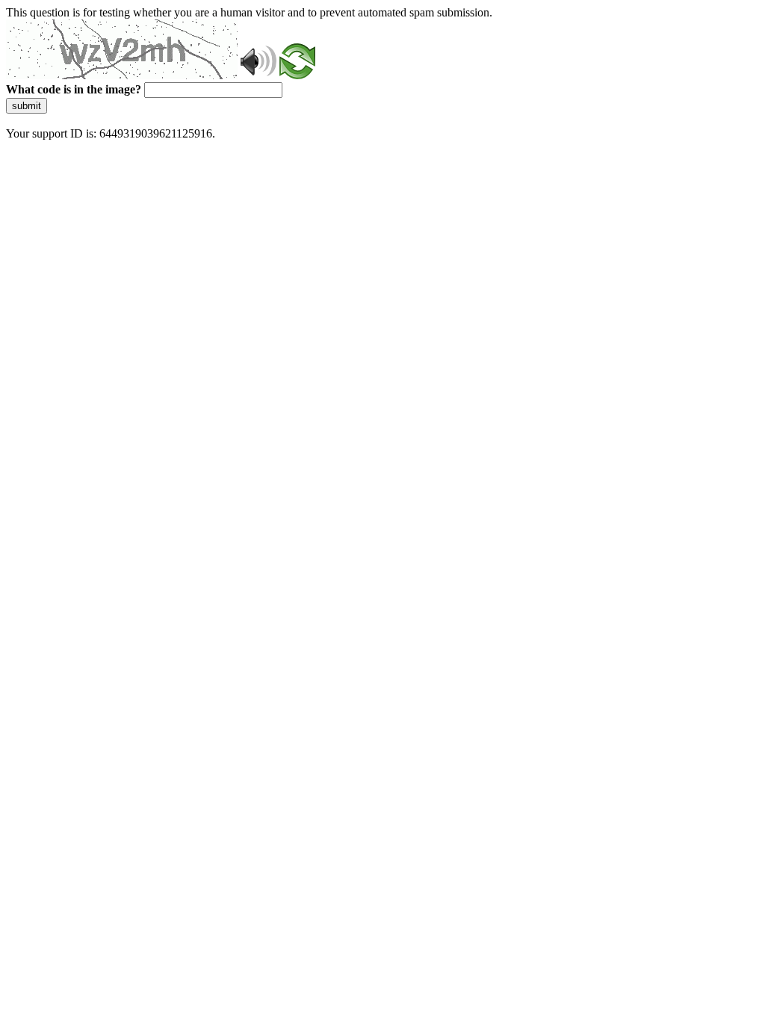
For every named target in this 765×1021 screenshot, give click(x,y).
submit (26, 105)
